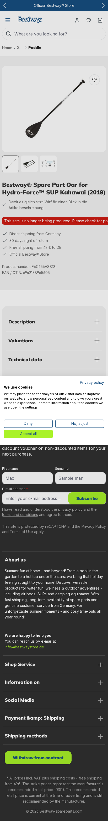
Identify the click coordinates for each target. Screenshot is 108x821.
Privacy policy (92, 382)
